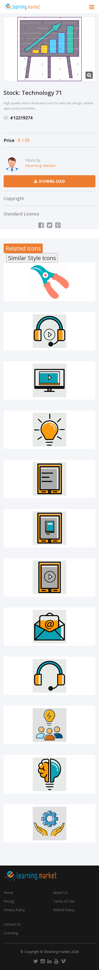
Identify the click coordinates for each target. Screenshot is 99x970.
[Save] (49, 297)
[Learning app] (49, 577)
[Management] (49, 823)
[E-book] (49, 528)
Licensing (11, 933)
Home (8, 892)
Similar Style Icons (32, 258)
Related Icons (23, 248)
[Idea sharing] (49, 725)
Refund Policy (63, 910)
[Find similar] (80, 297)
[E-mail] (49, 626)
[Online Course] (49, 380)
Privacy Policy (14, 910)
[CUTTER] (49, 282)
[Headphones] (49, 676)
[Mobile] (49, 479)
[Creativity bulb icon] (49, 429)
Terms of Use (63, 901)
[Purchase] (19, 297)
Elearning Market (40, 165)
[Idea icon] (49, 774)
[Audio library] (49, 331)
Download (51, 181)
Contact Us (12, 924)
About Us (60, 892)
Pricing (9, 901)
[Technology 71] (49, 49)
